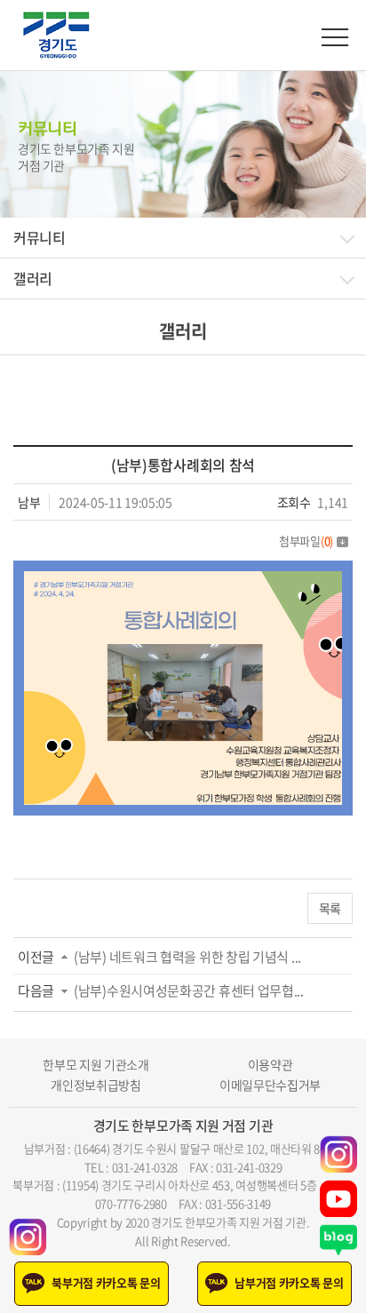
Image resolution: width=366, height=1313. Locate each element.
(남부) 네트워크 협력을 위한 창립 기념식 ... (187, 957)
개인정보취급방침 (96, 1085)
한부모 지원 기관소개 (96, 1064)
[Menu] (335, 37)
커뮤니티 (39, 237)
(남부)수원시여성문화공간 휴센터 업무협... (189, 990)
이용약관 (270, 1064)
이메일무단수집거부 (270, 1085)
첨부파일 (306, 540)
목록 (330, 908)
